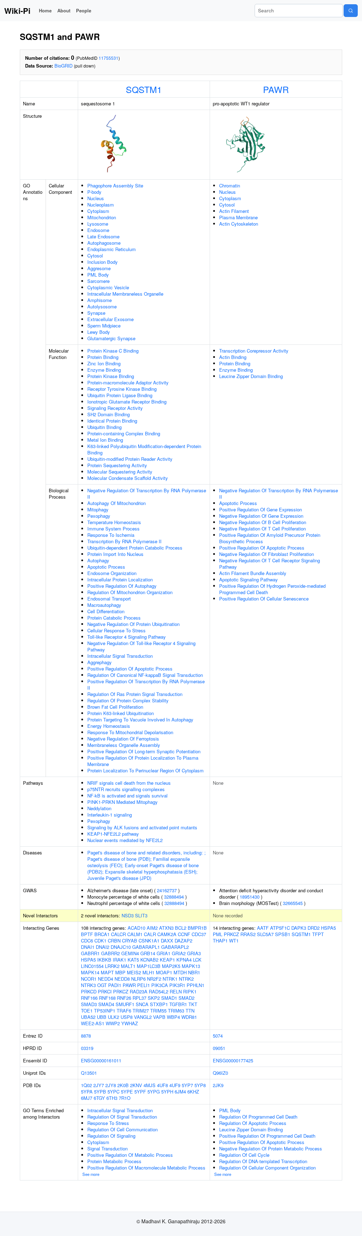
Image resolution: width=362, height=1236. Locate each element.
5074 (218, 1035)
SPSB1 (282, 934)
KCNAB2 (149, 959)
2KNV (136, 1085)
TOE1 (87, 1010)
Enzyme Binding (104, 369)
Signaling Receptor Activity (115, 408)
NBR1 (194, 972)
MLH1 (148, 972)
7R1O (124, 1098)
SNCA (142, 1004)
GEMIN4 (130, 953)
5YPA (87, 1091)
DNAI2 (102, 947)
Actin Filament (234, 211)
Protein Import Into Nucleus (115, 554)
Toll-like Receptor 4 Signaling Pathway (126, 636)
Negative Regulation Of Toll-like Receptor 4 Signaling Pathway (141, 646)
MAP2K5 (171, 966)
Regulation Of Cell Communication (122, 1129)
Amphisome (99, 300)
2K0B (123, 1085)
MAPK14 (90, 972)
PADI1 (114, 985)
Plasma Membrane (238, 217)
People (83, 10)
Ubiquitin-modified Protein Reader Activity (130, 458)
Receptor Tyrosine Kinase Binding (122, 388)
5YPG (153, 1091)
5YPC (113, 1091)
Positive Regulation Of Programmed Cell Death (267, 1135)
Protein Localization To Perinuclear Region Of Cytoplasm (145, 770)
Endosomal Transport (109, 598)
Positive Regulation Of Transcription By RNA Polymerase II (146, 684)
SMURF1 (125, 1004)
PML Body (98, 274)
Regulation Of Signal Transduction (122, 1116)
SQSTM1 (144, 89)
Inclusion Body (102, 262)
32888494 (174, 896)
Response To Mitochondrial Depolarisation (130, 732)
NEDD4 (105, 978)
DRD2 (314, 927)
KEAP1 (167, 959)
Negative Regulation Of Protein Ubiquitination (133, 624)
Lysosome (97, 223)
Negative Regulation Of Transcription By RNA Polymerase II (146, 493)
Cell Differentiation (105, 611)
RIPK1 (190, 991)
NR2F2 (154, 978)
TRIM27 (141, 1010)
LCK (197, 959)
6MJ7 (86, 1098)
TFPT (318, 934)
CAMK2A (166, 934)
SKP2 (154, 997)
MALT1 (128, 966)
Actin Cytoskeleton (238, 223)
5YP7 (187, 1085)
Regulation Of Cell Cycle (244, 1154)
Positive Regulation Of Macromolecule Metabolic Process (146, 1167)
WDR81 (189, 1017)
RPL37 (139, 997)
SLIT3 (141, 915)
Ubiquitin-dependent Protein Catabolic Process (134, 547)
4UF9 (174, 1085)
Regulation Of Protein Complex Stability (128, 700)
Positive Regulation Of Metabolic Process (130, 1154)
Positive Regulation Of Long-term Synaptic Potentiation (143, 751)
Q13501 (89, 1072)
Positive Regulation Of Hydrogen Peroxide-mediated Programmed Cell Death (272, 589)
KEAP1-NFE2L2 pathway (113, 833)
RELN (176, 991)
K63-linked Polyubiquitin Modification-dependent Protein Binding (144, 449)
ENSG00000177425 (233, 1060)
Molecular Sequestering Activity (119, 471)
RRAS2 (248, 934)
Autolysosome (102, 306)
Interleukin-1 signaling (109, 814)
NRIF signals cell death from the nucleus (129, 782)
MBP (120, 972)
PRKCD (89, 991)
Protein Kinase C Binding (113, 350)
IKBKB (104, 959)
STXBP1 (159, 1004)
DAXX (167, 940)
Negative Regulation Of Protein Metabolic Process (270, 1148)
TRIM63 (176, 1010)
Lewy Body (98, 332)
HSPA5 (88, 959)
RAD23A (138, 991)
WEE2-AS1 (92, 1023)
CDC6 (87, 940)
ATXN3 (166, 927)
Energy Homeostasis (108, 726)
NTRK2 (186, 978)
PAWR (276, 89)
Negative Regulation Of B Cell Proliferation (262, 522)
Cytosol (95, 255)
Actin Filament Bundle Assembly (252, 573)
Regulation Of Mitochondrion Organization (130, 592)
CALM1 (134, 934)
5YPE (127, 1091)
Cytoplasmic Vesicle (108, 287)
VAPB (159, 1017)
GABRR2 (110, 953)
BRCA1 (102, 934)
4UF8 (162, 1085)
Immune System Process (113, 528)
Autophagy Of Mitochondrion (116, 503)
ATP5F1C (280, 927)
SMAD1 (169, 997)
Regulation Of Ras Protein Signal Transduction (134, 694)
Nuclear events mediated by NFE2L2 (125, 840)
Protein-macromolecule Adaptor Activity (128, 382)
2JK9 (218, 1085)
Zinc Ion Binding (104, 363)
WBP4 (173, 1017)
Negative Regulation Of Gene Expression (261, 515)
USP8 (127, 1017)
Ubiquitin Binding (104, 427)
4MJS (150, 1085)
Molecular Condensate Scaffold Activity (127, 478)
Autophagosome (104, 242)
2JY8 (110, 1085)
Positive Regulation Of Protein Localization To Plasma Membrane (142, 760)
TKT (192, 1004)
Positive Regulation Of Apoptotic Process (130, 668)
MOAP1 (164, 972)
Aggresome (99, 268)
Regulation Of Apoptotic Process (252, 1123)
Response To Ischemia (110, 535)
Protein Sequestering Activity (117, 465)
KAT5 (133, 959)
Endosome (98, 230)
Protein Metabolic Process (114, 1161)
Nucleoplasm (100, 204)
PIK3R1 (177, 985)
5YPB (100, 1091)
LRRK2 (112, 966)
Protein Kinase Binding (110, 376)
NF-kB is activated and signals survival (127, 795)
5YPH (167, 1091)
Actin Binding (232, 357)
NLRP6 (138, 978)
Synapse (96, 312)
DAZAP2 (183, 940)
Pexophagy (98, 515)
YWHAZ (129, 1023)
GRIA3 (194, 953)
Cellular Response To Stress (116, 630)
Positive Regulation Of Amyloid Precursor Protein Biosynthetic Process (269, 538)
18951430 (249, 896)
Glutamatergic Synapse (111, 338)
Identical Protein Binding (112, 420)
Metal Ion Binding (105, 439)
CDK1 (100, 940)
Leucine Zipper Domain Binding (251, 376)
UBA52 (88, 1017)
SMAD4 (106, 1004)
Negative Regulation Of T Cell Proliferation (262, 528)
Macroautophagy (104, 605)
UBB (101, 1017)
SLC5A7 (265, 934)
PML (217, 934)
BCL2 (180, 927)
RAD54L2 (158, 991)
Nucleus (95, 198)
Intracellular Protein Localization (120, 579)
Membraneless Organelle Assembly (123, 745)
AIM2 (152, 927)
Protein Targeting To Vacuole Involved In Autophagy (140, 719)
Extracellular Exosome (110, 319)
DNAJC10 (121, 947)
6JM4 (180, 1091)
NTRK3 (88, 985)
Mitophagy (98, 509)
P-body (94, 191)
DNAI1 (87, 947)
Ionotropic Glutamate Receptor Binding (127, 401)
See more (90, 1174)
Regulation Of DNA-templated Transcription (263, 1161)
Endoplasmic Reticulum (111, 249)
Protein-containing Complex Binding (123, 433)
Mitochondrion (101, 217)
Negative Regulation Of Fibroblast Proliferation (266, 554)
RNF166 (89, 997)
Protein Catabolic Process (114, 617)
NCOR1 (89, 978)
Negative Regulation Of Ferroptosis (123, 738)
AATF (263, 927)
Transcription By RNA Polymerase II (124, 541)
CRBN (114, 940)
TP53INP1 (104, 1010)
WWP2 (113, 1023)
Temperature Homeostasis (114, 522)
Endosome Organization (111, 573)
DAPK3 (298, 927)
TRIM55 (158, 1010)
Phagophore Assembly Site (115, 185)
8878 (86, 1035)
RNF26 (124, 997)
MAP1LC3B (148, 966)
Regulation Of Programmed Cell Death (258, 1116)
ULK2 (113, 1017)
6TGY (99, 1098)
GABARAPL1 (146, 947)
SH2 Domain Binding (108, 414)
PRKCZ (120, 991)
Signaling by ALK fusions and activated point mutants (142, 827)
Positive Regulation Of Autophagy (122, 585)
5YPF (140, 1091)
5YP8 (200, 1085)
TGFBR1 (178, 1004)
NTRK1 (170, 978)
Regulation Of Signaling (111, 1135)
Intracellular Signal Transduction (120, 655)
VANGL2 (143, 1017)
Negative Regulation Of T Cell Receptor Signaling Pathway (269, 563)
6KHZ (193, 1091)
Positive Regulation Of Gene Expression (260, 509)
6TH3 (111, 1098)
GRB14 (147, 953)
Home (45, 10)
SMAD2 (186, 997)
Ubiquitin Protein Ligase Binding (119, 395)
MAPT (107, 972)
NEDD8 (122, 978)
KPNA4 (184, 959)
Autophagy (98, 560)
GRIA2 (179, 953)
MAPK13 (191, 966)
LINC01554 (92, 966)
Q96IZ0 (220, 1072)
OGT (102, 985)
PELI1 (143, 985)
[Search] (351, 10)
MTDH (180, 972)
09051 (219, 1048)
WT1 (234, 940)
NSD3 (128, 915)
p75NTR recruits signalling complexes (126, 789)
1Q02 (86, 1085)
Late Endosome (103, 236)
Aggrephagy (99, 662)
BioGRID (63, 65)
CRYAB (129, 940)
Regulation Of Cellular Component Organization (267, 1167)
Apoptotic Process (106, 566)
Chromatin (229, 185)
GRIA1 (163, 953)
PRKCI (105, 991)
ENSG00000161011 (101, 1060)
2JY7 (98, 1085)
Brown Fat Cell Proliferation (115, 706)
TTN (190, 1010)
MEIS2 (134, 972)
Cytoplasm (98, 211)
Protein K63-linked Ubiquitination (120, 713)
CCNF (184, 934)
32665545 (293, 903)
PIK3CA (159, 985)
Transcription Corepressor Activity (253, 350)
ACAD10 (136, 927)
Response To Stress (108, 1123)
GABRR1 (90, 953)
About (63, 10)
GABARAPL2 (175, 947)
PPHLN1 (195, 985)
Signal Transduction (107, 1148)
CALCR (118, 934)
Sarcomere (98, 281)
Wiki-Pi (17, 11)
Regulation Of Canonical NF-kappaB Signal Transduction (145, 675)
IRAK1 (119, 959)
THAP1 (220, 940)
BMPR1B (197, 927)
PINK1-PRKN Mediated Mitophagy (122, 802)
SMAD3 (89, 1004)
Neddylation (99, 808)
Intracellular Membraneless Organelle (125, 293)
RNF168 (107, 997)
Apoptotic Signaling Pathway (248, 579)
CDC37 (199, 934)
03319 (87, 1048)
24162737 (167, 890)
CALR (150, 934)
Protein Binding (102, 357)
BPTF (87, 934)
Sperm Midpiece (104, 325)
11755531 (108, 58)
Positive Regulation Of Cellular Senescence (264, 598)
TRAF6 (124, 1010)
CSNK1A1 (149, 940)
